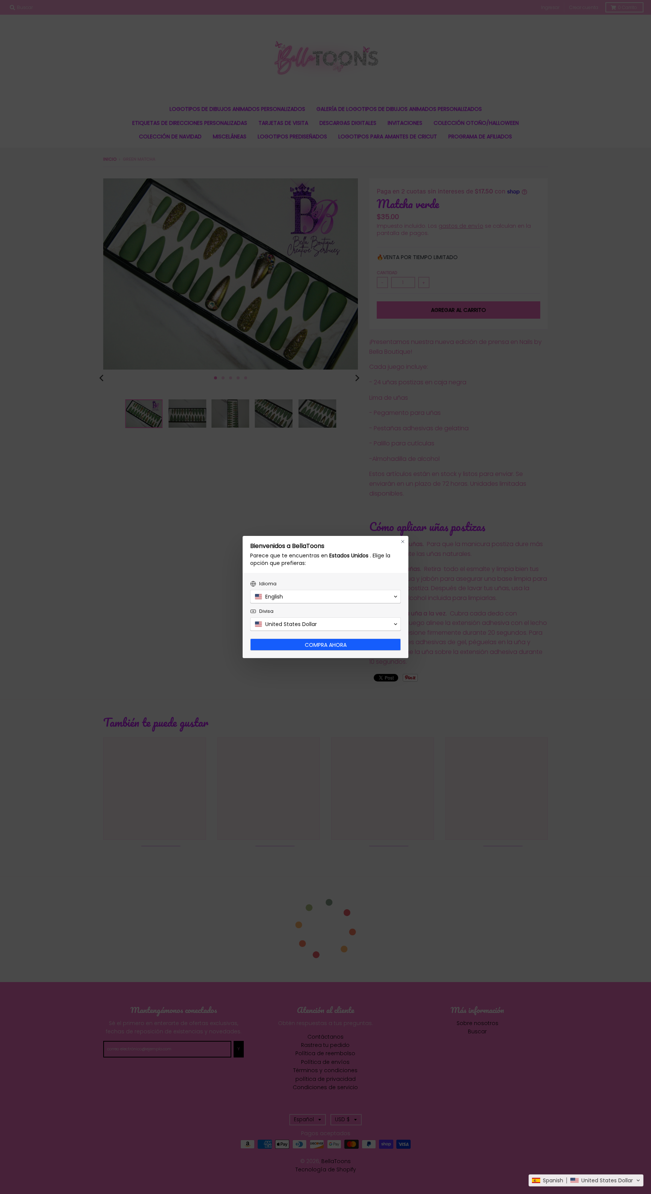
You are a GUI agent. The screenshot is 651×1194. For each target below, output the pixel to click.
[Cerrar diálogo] (403, 541)
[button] (586, 1180)
